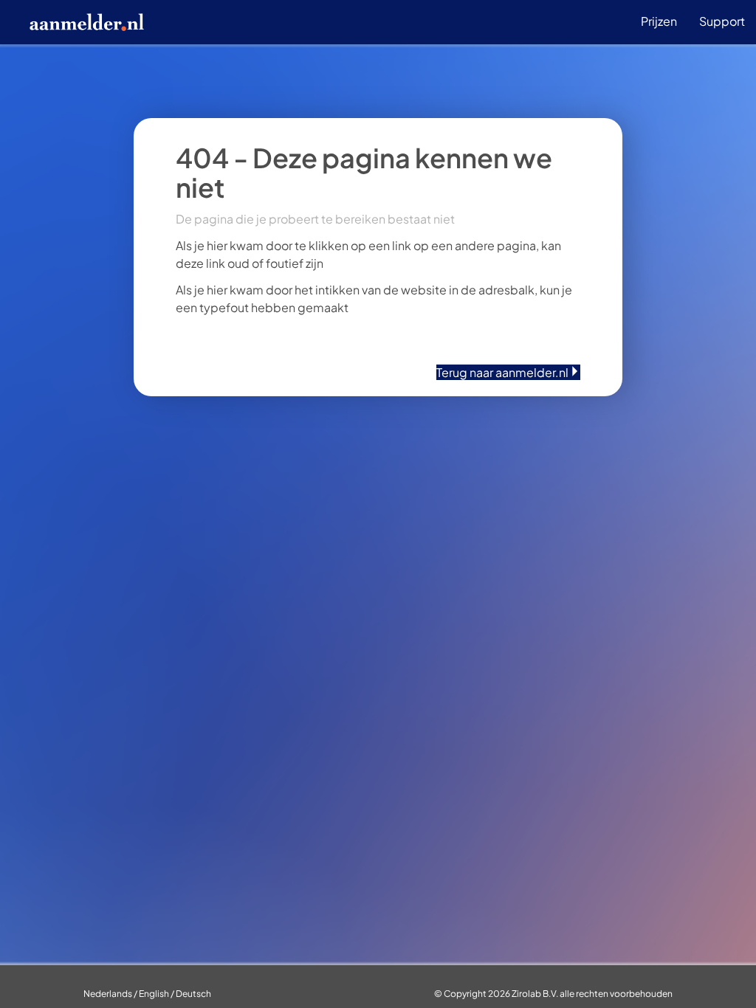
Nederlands (107, 993)
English (154, 993)
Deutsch (193, 993)
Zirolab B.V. (535, 993)
